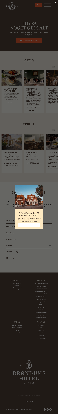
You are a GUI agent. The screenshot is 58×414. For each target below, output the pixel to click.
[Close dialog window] (55, 2)
